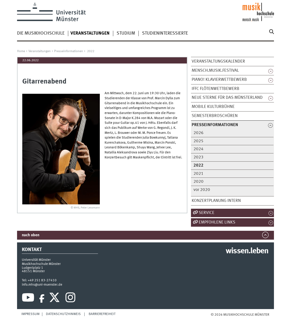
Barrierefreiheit (102, 314)
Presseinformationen (68, 51)
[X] (55, 298)
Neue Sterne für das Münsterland (227, 98)
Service (206, 213)
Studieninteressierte (165, 33)
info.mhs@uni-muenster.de (42, 285)
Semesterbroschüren (215, 116)
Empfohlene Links (217, 222)
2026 (198, 133)
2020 (198, 182)
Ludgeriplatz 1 (32, 268)
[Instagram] (70, 298)
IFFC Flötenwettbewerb (215, 89)
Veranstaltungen (39, 51)
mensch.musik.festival (215, 71)
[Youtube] (28, 298)
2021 (198, 174)
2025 (198, 141)
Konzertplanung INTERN (216, 201)
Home (21, 51)
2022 (90, 51)
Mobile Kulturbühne (213, 107)
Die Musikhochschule (41, 33)
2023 (198, 157)
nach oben (30, 235)
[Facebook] (42, 298)
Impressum (30, 314)
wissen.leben (247, 251)
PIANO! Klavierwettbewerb (219, 80)
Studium (126, 33)
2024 (198, 149)
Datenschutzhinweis (63, 314)
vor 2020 (201, 190)
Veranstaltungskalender (218, 61)
